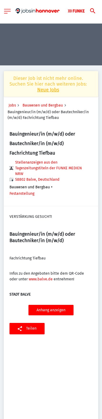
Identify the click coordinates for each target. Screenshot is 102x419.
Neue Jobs (48, 90)
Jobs (12, 105)
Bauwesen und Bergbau (43, 105)
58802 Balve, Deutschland (37, 179)
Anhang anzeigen (51, 310)
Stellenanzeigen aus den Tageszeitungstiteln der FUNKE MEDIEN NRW (48, 168)
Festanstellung (21, 193)
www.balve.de (41, 279)
